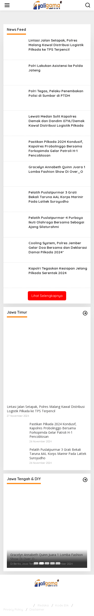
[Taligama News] (48, 5)
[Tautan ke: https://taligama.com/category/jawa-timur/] (85, 313)
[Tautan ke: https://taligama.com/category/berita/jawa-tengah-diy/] (85, 479)
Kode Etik (62, 605)
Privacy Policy (13, 609)
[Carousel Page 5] (58, 563)
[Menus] (7, 5)
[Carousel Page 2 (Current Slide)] (41, 563)
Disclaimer (36, 609)
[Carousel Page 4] (52, 563)
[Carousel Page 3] (47, 563)
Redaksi (43, 605)
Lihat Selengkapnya (47, 296)
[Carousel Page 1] (36, 563)
